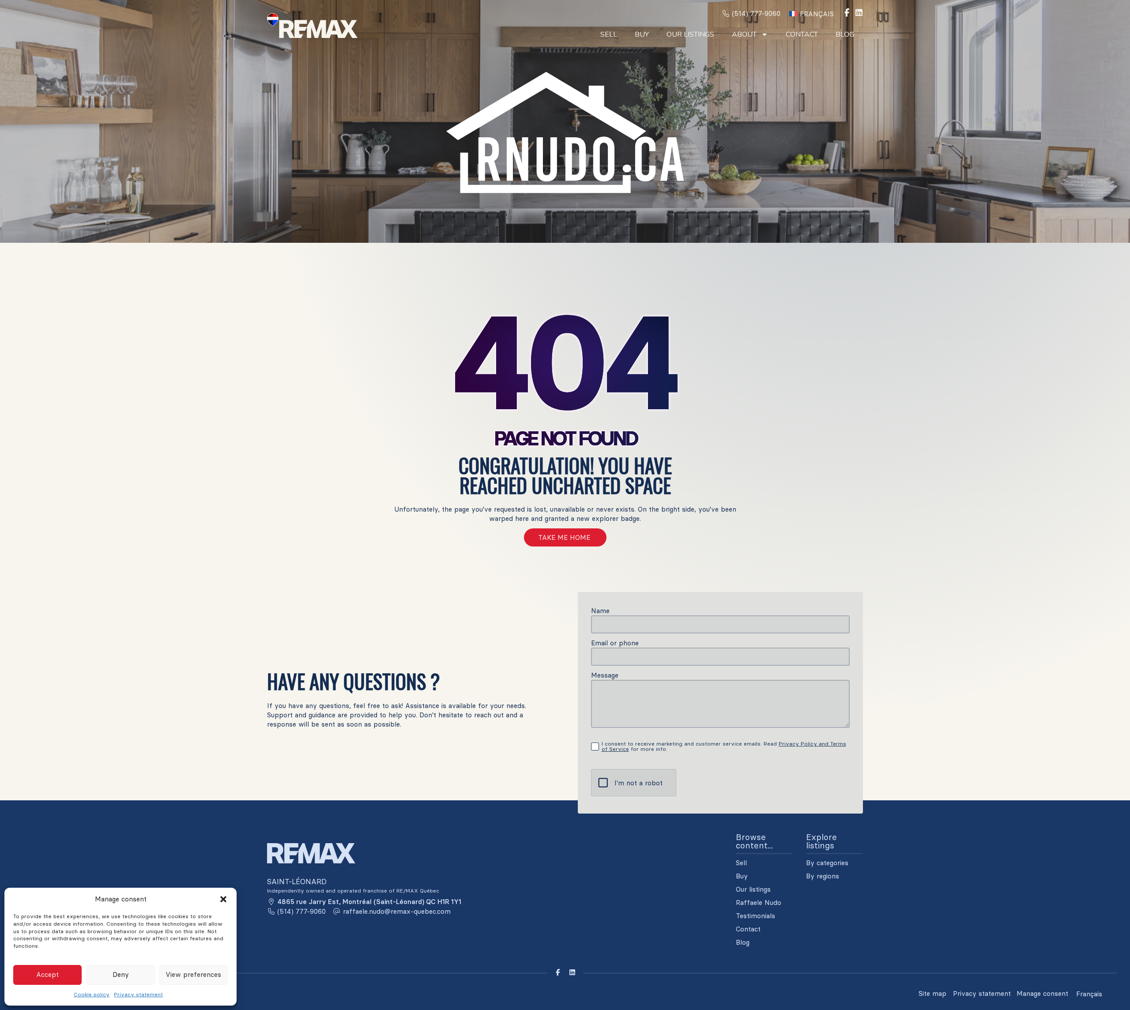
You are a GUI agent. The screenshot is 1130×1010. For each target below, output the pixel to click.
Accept (47, 974)
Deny (121, 974)
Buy (642, 34)
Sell (608, 34)
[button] (223, 899)
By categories (827, 863)
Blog (845, 34)
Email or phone (615, 643)
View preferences (193, 974)
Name (600, 610)
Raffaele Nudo (758, 903)
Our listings (690, 34)
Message (604, 675)
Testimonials (755, 916)
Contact (802, 34)
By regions (822, 876)
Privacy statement (138, 994)
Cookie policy (91, 994)
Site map (932, 993)
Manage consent (1042, 993)
